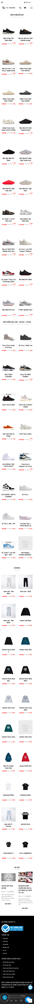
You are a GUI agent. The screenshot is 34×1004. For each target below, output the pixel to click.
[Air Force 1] (25, 484)
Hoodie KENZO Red (25, 766)
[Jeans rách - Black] (25, 581)
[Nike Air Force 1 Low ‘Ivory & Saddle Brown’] (8, 58)
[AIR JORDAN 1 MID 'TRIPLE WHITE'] (8, 454)
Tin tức (17, 867)
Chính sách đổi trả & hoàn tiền (11, 968)
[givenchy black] (25, 813)
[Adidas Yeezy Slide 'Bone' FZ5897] (8, 88)
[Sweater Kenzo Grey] (8, 697)
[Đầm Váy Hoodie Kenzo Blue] (8, 755)
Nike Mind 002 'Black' (25, 279)
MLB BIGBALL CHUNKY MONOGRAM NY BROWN (25, 555)
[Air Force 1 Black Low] (25, 335)
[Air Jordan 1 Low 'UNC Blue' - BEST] (8, 542)
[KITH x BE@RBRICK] (25, 843)
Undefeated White (8, 795)
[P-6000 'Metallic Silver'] (25, 299)
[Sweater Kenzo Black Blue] (8, 668)
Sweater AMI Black (25, 620)
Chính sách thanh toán (9, 971)
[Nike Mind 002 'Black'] (25, 269)
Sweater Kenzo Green (8, 737)
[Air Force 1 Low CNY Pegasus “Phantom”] (25, 238)
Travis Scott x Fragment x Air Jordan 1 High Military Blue (25, 466)
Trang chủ (5, 938)
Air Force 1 (25, 494)
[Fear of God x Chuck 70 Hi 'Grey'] (8, 335)
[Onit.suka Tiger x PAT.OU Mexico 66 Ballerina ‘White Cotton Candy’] (25, 513)
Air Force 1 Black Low (25, 345)
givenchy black (25, 824)
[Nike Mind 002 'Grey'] (8, 299)
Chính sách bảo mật (8, 977)
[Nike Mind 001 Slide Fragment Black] (25, 117)
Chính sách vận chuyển (9, 974)
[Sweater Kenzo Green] (8, 726)
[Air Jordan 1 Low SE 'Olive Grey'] (8, 208)
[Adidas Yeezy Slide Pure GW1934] (25, 58)
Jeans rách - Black (25, 591)
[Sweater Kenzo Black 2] (8, 639)
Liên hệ (5, 953)
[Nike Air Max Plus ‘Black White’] (8, 28)
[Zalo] (30, 987)
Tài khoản (28, 2)
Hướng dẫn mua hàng (8, 962)
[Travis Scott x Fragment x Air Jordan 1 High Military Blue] (25, 454)
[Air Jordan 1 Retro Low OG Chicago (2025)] (8, 269)
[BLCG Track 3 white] (25, 423)
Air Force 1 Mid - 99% (8, 524)
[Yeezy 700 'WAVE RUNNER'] (25, 364)
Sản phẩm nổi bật (17, 15)
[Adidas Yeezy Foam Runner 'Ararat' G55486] (8, 117)
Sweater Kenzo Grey (8, 708)
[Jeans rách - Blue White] (8, 581)
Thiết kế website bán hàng (14, 997)
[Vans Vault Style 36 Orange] (8, 423)
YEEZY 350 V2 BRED (8, 405)
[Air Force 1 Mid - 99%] (8, 513)
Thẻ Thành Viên (7, 965)
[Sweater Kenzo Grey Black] (25, 697)
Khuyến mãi (6, 947)
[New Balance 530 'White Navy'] (25, 208)
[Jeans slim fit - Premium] (8, 813)
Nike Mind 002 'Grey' (8, 310)
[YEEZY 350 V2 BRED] (8, 394)
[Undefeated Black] (25, 784)
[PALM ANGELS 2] (8, 843)
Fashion (17, 568)
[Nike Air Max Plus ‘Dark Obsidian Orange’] (25, 28)
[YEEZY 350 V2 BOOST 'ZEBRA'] (25, 394)
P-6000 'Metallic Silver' (26, 310)
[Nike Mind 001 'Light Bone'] (25, 178)
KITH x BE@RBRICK (25, 853)
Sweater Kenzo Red (25, 737)
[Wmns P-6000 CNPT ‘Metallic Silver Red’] (8, 238)
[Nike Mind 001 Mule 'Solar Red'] (8, 178)
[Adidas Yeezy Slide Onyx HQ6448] (25, 88)
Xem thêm (8, 904)
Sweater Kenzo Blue (25, 650)
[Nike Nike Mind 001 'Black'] (8, 148)
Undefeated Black (25, 795)
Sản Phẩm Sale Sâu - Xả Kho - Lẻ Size (17, 322)
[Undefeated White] (8, 784)
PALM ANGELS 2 (8, 853)
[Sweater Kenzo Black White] (25, 668)
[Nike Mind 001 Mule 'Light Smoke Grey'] (25, 148)
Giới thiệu (5, 941)
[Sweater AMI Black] (25, 610)
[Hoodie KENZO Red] (25, 755)
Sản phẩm (5, 944)
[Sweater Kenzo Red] (25, 726)
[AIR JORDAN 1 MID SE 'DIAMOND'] (8, 484)
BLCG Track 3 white (25, 434)
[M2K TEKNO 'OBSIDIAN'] (8, 364)
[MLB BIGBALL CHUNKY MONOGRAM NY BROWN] (25, 542)
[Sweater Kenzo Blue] (25, 639)
